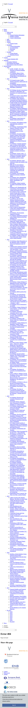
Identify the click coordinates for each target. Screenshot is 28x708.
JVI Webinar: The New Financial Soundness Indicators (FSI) (18, 415)
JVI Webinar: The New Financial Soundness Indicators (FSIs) (18, 265)
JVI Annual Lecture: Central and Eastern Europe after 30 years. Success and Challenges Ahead (18, 193)
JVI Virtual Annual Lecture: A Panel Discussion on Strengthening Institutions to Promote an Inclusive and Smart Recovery (18, 425)
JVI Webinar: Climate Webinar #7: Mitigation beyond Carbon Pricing (18, 282)
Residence (9, 45)
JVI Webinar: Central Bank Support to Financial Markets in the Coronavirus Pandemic (18, 438)
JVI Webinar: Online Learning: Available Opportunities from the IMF (18, 184)
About (5, 30)
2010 (11, 620)
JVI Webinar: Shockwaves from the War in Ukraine (18, 196)
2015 (11, 613)
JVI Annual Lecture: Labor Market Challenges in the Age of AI (18, 96)
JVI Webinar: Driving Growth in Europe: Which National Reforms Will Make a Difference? (18, 86)
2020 (8, 396)
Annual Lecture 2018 (15, 575)
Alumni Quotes (14, 43)
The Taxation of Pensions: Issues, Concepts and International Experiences (18, 550)
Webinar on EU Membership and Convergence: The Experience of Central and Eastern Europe (18, 189)
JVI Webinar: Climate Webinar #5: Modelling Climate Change (18, 323)
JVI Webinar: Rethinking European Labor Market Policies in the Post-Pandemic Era (18, 217)
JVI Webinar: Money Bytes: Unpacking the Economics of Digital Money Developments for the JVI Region (18, 75)
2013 (11, 616)
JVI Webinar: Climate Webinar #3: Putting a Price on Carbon (18, 330)
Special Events (7, 66)
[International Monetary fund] (6, 663)
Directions (12, 49)
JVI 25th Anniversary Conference (18, 597)
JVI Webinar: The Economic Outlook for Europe (17, 213)
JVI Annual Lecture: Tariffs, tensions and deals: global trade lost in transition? (18, 82)
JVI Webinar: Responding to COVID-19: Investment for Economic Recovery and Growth (18, 452)
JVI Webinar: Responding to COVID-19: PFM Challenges (17, 475)
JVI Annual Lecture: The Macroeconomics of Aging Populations (16, 131)
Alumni (9, 42)
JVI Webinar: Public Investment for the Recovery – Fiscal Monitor (18, 432)
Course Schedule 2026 (12, 59)
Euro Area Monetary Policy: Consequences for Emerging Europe (17, 593)
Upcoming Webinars (12, 62)
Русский (10, 4)
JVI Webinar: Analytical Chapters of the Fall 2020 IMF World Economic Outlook (18, 407)
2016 (11, 611)
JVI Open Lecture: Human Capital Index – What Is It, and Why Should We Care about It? (18, 344)
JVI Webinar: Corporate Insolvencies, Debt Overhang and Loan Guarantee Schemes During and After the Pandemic (18, 257)
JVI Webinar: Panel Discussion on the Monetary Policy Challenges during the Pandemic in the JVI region (18, 243)
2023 (8, 121)
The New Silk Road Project (17, 576)
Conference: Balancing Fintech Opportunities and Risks (17, 542)
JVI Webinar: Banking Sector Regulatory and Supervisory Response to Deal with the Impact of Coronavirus (18, 490)
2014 (11, 614)
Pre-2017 (9, 610)
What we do (10, 32)
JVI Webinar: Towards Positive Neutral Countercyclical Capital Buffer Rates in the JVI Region (17, 135)
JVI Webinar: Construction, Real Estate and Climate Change (18, 220)
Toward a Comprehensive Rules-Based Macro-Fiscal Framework (18, 585)
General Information (15, 46)
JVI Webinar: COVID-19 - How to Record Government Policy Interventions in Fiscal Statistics (18, 383)
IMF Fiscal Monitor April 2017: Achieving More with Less (18, 602)
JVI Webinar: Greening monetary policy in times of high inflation (18, 144)
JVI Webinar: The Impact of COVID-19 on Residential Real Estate (18, 371)
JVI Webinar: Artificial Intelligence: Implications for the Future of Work (18, 109)
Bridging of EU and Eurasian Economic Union (17, 599)
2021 (8, 239)
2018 (8, 552)
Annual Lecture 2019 (15, 514)
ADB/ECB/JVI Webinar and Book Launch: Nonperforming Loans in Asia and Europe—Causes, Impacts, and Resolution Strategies (18, 248)
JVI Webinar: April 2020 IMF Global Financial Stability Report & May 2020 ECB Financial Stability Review (18, 480)
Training (9, 33)
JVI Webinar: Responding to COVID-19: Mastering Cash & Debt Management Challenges (17, 468)
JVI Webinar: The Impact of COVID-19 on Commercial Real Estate (18, 340)
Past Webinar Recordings (13, 63)
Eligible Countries (14, 36)
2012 (11, 617)
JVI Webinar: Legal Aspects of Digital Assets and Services (17, 119)
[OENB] (11, 669)
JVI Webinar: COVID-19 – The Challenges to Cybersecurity (18, 434)
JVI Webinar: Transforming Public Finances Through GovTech (18, 127)
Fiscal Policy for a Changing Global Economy (17, 535)
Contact (12, 50)
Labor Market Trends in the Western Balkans (16, 573)
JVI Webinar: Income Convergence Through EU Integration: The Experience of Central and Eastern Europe (18, 92)
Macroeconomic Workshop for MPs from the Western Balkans (17, 570)
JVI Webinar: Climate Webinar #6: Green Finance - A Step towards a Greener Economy (18, 309)
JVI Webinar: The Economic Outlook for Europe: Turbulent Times (17, 175)
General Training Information (17, 35)
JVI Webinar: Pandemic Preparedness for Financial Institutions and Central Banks (17, 464)
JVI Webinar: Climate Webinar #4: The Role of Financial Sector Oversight (18, 327)
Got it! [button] (14, 705)
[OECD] (10, 688)
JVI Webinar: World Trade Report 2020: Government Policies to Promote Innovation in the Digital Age (18, 366)
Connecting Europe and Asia (17, 513)
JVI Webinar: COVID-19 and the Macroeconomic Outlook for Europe (18, 485)
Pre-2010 (12, 621)
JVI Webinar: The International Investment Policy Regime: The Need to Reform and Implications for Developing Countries (18, 296)
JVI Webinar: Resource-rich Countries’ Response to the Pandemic (17, 399)
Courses (6, 57)
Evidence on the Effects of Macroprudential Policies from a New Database (18, 529)
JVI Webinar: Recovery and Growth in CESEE (17, 333)
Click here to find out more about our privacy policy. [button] (12, 700)
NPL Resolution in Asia (16, 506)
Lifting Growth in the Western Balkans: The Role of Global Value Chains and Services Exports (18, 499)
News (5, 623)
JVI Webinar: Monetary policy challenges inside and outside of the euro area (18, 162)
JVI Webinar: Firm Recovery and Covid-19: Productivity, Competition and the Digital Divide (18, 232)
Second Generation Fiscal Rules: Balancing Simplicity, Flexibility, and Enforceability (18, 579)
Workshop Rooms (14, 54)
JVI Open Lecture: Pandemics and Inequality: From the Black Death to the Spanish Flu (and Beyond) (18, 262)
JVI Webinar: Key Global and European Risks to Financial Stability (17, 412)
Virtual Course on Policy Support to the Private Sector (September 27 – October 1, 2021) (18, 302)
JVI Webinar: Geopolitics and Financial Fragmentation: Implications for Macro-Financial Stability (18, 140)
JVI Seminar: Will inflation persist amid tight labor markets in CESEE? (18, 124)
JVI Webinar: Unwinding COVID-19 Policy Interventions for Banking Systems (18, 316)
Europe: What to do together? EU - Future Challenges (18, 532)
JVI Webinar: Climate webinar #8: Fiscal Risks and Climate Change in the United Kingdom (18, 237)
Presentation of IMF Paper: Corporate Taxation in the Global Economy (18, 524)
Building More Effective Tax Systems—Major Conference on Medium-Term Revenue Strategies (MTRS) (18, 509)
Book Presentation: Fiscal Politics (18, 596)
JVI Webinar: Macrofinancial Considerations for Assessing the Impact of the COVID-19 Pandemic (18, 443)
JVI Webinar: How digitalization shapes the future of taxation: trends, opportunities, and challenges (18, 179)
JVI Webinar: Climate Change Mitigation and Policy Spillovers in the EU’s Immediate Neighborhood (18, 113)
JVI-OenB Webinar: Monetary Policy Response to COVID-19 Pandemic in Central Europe (17, 403)
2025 (8, 78)
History (8, 40)
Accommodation (14, 47)
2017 (8, 588)
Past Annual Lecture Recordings (15, 64)
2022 (8, 159)
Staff (8, 39)
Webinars (6, 60)
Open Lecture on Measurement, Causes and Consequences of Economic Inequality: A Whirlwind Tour (18, 209)
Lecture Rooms (14, 53)
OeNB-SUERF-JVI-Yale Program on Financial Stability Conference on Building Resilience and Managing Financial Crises (18, 105)
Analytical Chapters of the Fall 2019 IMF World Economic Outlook (17, 503)
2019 (8, 496)
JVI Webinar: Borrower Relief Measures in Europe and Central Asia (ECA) (18, 448)
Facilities (9, 52)
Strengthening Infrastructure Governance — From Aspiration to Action (18, 545)
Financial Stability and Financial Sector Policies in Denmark (18, 590)
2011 (11, 619)
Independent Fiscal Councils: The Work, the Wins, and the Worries (18, 494)
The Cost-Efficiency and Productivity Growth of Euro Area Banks (18, 520)
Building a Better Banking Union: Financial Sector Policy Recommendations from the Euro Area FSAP (18, 556)
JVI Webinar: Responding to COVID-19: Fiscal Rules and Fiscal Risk (17, 472)
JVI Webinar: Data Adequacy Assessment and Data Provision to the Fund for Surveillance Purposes (18, 100)
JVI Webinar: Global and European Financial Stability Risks (18, 253)
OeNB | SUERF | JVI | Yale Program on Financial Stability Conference (17, 70)
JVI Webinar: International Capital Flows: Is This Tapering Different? (18, 272)
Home (5, 29)
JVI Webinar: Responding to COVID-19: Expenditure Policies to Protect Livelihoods (18, 459)
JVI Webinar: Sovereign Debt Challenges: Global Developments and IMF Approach (18, 269)
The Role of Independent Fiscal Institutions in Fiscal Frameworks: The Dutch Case (18, 538)
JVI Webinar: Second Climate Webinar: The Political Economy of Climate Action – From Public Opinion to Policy (18, 356)
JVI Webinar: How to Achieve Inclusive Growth (17, 205)
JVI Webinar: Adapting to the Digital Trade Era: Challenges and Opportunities (18, 320)
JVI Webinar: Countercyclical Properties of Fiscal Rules (17, 229)
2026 (8, 67)
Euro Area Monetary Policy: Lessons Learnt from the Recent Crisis (18, 564)
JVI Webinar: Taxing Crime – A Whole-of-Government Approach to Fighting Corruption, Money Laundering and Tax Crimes (18, 155)
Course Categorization (15, 38)
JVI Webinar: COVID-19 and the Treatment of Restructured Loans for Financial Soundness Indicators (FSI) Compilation (18, 419)
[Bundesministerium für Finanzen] (12, 657)
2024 (8, 88)
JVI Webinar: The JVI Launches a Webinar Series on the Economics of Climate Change (18, 361)
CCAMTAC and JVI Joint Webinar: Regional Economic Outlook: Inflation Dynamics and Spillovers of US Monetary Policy (18, 201)
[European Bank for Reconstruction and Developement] (12, 679)
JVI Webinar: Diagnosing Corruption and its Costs (16, 312)
